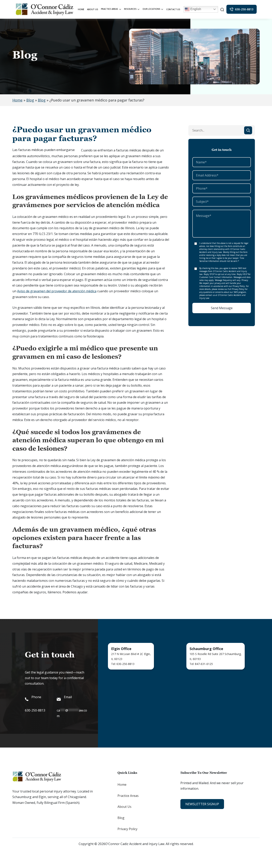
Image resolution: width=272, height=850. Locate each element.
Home (81, 9)
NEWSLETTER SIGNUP (202, 804)
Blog (30, 100)
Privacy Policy (127, 829)
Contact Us (173, 9)
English (195, 9)
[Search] (248, 130)
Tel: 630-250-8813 (122, 664)
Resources (130, 8)
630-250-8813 (244, 9)
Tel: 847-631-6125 (201, 664)
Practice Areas (109, 8)
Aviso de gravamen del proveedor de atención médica (56, 291)
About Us (92, 9)
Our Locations (151, 8)
